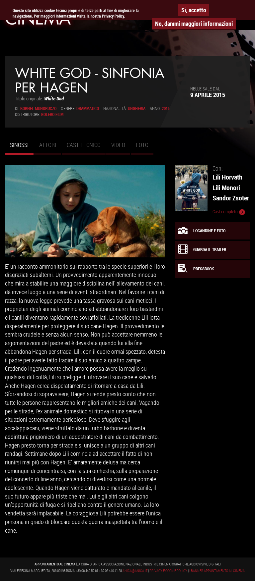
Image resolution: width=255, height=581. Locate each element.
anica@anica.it (135, 570)
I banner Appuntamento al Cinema (217, 570)
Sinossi (22, 148)
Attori (47, 145)
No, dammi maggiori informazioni (194, 23)
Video (118, 145)
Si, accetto (193, 10)
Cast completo (225, 212)
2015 (166, 108)
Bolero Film (52, 114)
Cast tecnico (84, 145)
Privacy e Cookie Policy (168, 570)
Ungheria (136, 108)
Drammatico (87, 108)
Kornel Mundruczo (38, 108)
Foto (142, 145)
